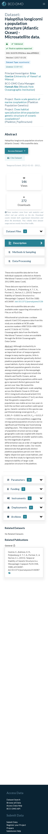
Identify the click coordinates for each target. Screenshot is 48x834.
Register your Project (16, 825)
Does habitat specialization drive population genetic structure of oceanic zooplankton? (22, 114)
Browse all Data (14, 802)
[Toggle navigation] (44, 4)
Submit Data (12, 822)
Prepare (10, 828)
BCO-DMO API (13, 808)
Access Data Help (14, 805)
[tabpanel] (24, 369)
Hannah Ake (11, 86)
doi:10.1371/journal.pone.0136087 (31, 301)
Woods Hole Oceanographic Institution (19, 88)
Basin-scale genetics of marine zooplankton (22, 101)
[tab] (25, 243)
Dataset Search (13, 799)
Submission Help (14, 831)
